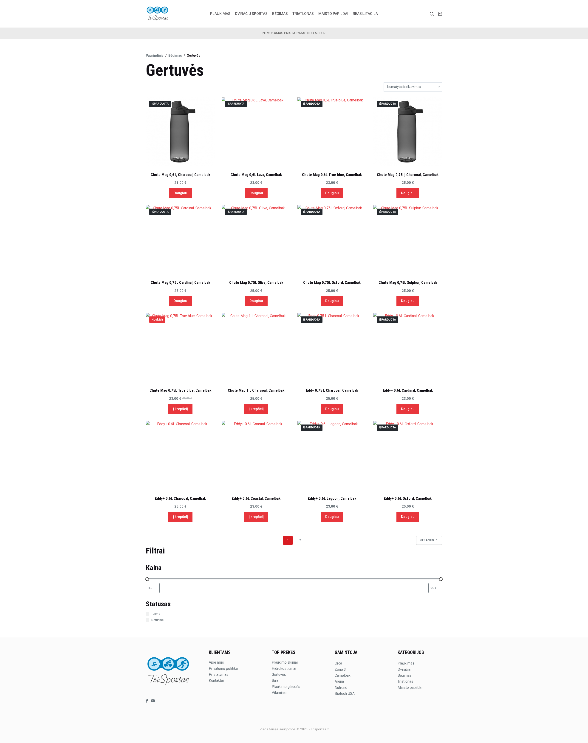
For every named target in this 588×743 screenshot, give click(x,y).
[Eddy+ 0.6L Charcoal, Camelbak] (180, 455)
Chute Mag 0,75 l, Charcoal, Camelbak (407, 174)
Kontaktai (216, 680)
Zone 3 (340, 669)
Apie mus (216, 662)
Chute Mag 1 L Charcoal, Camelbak (256, 390)
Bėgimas (280, 13)
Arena (339, 681)
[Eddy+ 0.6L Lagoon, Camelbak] (331, 455)
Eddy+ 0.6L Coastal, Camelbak (256, 498)
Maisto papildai (333, 13)
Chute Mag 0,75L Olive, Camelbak (256, 282)
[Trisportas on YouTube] (153, 701)
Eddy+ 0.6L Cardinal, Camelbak (408, 390)
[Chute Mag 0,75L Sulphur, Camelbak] (407, 239)
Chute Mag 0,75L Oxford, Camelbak (332, 282)
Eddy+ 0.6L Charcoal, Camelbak (180, 498)
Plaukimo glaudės (286, 686)
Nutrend (341, 687)
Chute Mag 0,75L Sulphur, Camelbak (408, 282)
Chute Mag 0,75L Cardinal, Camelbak (180, 282)
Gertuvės (279, 674)
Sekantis (427, 540)
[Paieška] (432, 14)
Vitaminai (279, 692)
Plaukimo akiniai (285, 662)
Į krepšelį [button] (180, 409)
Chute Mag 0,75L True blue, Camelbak (180, 390)
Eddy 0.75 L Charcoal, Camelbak (332, 390)
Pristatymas (218, 674)
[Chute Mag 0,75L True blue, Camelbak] (180, 347)
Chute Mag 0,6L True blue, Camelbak (332, 174)
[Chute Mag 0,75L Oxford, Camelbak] (331, 239)
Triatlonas (303, 13)
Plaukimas (220, 13)
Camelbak (343, 675)
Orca (338, 663)
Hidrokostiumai (284, 668)
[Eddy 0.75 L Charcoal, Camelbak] (331, 347)
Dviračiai (404, 669)
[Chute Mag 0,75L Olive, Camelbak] (256, 239)
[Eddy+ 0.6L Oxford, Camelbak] (407, 455)
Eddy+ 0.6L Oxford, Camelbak (408, 498)
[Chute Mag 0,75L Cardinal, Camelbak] (180, 239)
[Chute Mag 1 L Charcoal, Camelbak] (256, 347)
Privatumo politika (223, 668)
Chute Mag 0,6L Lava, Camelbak (256, 174)
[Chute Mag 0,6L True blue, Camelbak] (331, 131)
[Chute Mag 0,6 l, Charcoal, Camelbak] (180, 131)
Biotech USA (345, 693)
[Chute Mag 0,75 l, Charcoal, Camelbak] (407, 131)
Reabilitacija (365, 13)
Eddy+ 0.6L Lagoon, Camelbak (332, 498)
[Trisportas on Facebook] (147, 701)
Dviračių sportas (251, 13)
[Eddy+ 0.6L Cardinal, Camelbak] (407, 347)
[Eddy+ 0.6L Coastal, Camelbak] (256, 455)
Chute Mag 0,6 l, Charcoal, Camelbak (180, 174)
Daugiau (180, 193)
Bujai (275, 680)
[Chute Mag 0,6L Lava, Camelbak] (256, 131)
